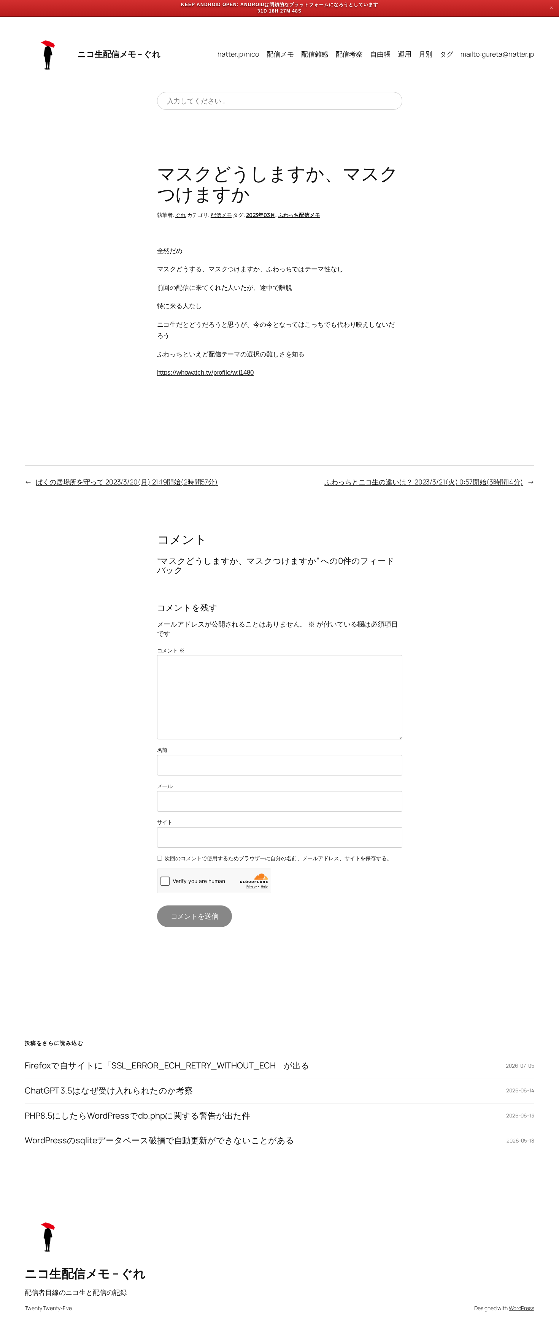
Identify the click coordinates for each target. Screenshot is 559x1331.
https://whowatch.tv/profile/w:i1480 (205, 372)
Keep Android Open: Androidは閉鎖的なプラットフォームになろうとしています (279, 4)
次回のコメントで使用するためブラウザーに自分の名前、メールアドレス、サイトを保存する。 (278, 858)
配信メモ (221, 214)
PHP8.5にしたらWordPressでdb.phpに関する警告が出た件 (137, 1116)
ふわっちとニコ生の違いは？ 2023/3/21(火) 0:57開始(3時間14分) (423, 481)
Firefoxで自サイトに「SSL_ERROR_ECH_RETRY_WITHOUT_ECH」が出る (167, 1065)
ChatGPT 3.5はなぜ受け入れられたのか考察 (109, 1090)
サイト (165, 822)
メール (165, 786)
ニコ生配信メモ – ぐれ (119, 54)
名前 (162, 749)
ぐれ (180, 214)
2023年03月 (260, 214)
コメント (170, 650)
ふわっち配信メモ (299, 214)
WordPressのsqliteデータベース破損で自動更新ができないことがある (159, 1140)
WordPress (521, 1308)
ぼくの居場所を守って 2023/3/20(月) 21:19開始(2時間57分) (127, 481)
